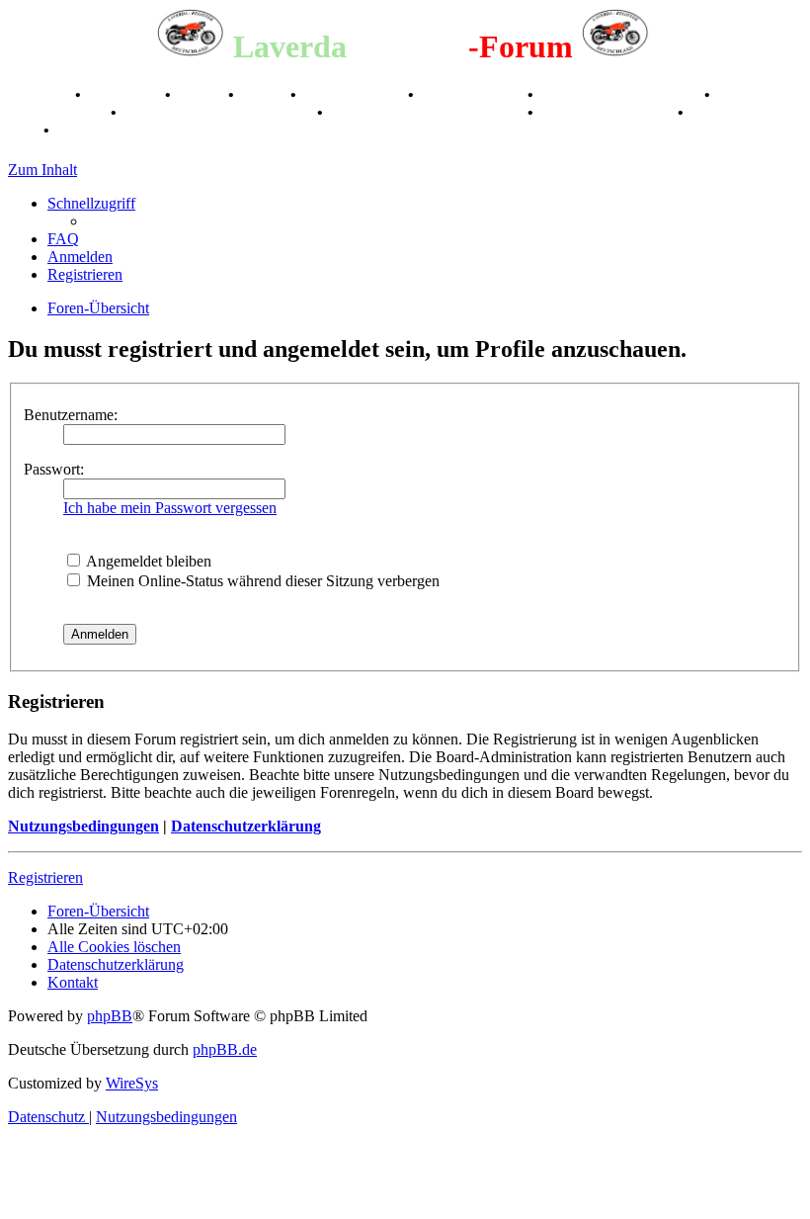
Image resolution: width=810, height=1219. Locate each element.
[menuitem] (63, 238)
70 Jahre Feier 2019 (607, 112)
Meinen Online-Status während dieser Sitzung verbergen (261, 580)
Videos (264, 94)
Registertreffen (354, 94)
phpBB (109, 1015)
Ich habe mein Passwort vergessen (170, 507)
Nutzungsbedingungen (83, 826)
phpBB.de (225, 1049)
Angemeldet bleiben (147, 561)
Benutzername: (71, 414)
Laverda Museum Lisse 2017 (427, 112)
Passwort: (54, 469)
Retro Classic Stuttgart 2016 (218, 112)
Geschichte (125, 94)
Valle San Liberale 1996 (620, 94)
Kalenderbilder (473, 94)
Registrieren (45, 877)
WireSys (132, 1083)
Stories (201, 94)
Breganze (39, 94)
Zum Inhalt (42, 169)
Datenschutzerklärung (246, 826)
